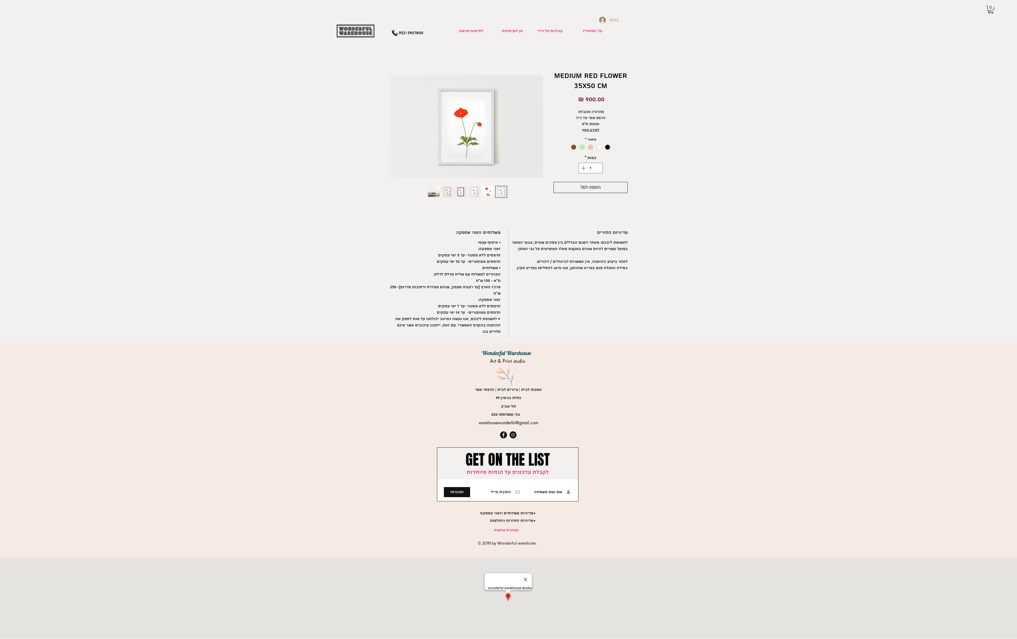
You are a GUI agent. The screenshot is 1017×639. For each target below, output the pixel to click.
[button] (991, 10)
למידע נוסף (590, 130)
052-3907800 (502, 414)
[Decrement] (598, 168)
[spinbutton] (591, 168)
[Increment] (583, 168)
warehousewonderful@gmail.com (508, 423)
